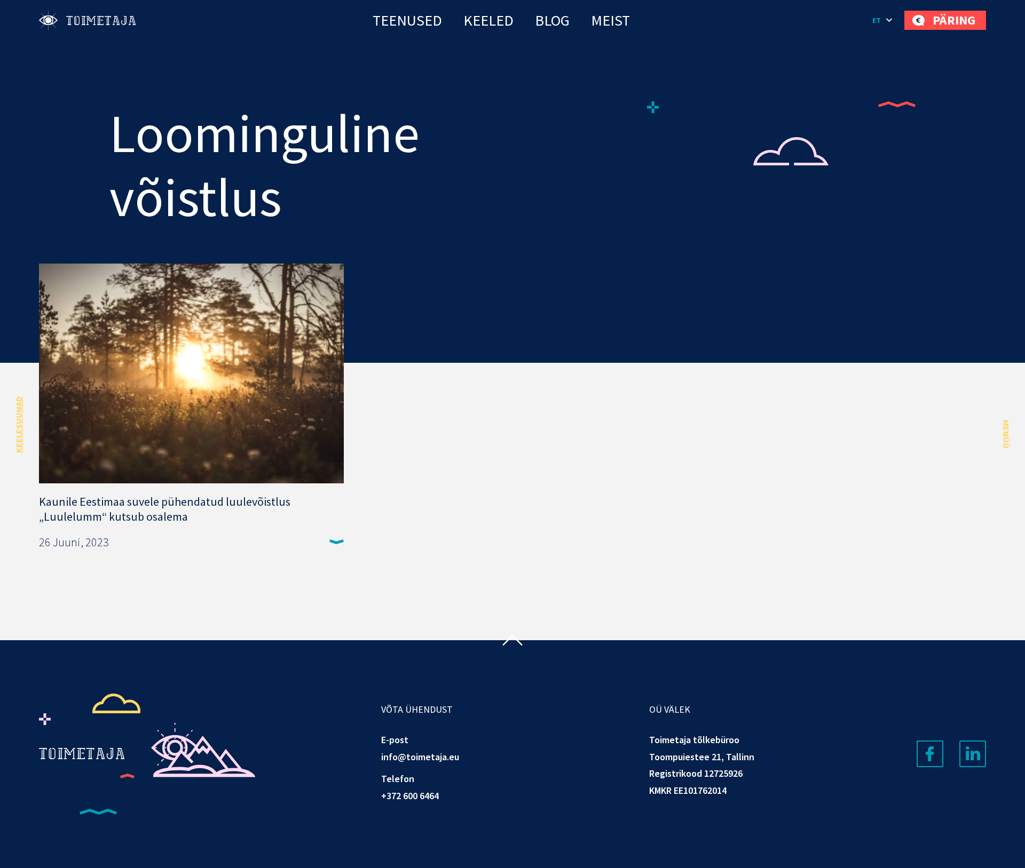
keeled (488, 20)
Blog (552, 20)
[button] (883, 20)
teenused (407, 20)
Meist (610, 20)
